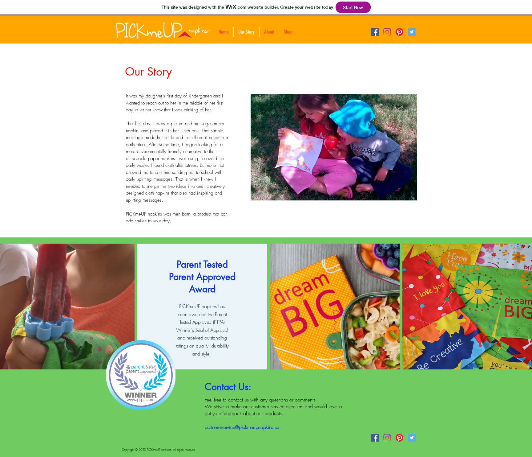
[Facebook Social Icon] (375, 32)
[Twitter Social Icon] (412, 32)
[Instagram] (387, 32)
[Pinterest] (399, 32)
